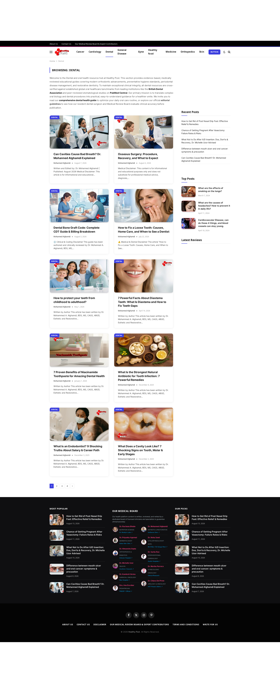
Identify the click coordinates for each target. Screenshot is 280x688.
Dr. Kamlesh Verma (127, 574)
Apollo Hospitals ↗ (154, 561)
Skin (201, 51)
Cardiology (95, 51)
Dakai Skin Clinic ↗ (125, 543)
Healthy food (152, 51)
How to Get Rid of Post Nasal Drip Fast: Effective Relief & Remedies (84, 518)
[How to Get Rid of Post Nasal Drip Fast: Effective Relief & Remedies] (57, 519)
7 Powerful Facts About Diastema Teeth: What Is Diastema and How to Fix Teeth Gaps (142, 301)
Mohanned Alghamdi (62, 163)
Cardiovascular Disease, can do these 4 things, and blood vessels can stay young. (213, 222)
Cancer (80, 51)
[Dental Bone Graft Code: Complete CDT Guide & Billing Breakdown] (79, 205)
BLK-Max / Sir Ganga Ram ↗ (157, 547)
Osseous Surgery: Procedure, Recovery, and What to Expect (138, 156)
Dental (109, 51)
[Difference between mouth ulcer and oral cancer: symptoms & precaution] (57, 569)
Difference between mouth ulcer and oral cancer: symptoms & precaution (83, 568)
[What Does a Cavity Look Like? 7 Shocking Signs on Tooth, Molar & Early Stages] (143, 424)
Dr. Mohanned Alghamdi (158, 526)
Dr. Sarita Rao (153, 552)
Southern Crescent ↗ (126, 569)
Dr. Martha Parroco (156, 566)
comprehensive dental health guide (77, 100)
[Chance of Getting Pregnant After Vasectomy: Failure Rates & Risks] (57, 535)
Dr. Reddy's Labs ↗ (125, 532)
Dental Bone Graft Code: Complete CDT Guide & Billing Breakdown (76, 229)
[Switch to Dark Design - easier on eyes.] (224, 52)
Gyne (141, 51)
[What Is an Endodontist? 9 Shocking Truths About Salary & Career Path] (79, 424)
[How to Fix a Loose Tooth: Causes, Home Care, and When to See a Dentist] (143, 205)
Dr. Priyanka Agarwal (128, 538)
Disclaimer (99, 624)
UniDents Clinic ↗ (154, 532)
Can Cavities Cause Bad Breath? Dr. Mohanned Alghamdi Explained (77, 156)
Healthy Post (134, 632)
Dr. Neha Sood (154, 538)
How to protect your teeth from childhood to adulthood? (74, 300)
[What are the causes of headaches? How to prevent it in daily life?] (188, 206)
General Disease (122, 51)
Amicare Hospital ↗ (125, 558)
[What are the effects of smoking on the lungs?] (188, 191)
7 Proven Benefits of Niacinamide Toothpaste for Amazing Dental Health (79, 374)
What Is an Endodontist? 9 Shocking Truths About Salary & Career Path (78, 448)
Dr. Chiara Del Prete (156, 581)
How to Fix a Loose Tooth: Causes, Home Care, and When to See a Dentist (143, 229)
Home (52, 61)
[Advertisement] (87, 20)
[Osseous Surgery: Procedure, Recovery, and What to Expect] (143, 132)
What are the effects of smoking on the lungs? (210, 189)
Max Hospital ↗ (124, 580)
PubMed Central (118, 92)
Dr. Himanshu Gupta (127, 549)
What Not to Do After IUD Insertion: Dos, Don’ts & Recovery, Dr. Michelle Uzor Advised (85, 550)
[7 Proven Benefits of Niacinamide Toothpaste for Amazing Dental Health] (79, 350)
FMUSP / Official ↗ (125, 591)
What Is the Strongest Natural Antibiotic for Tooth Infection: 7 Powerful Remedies (139, 376)
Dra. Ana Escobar (126, 585)
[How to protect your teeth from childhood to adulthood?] (79, 275)
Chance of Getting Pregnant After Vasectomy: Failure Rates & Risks (84, 533)
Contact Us (66, 44)
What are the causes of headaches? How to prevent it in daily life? (214, 205)
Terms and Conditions (186, 624)
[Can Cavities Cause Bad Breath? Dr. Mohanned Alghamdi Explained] (79, 132)
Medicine (171, 51)
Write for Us (210, 624)
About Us (54, 44)
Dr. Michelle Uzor (126, 563)
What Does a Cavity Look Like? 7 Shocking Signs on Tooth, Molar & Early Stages (140, 450)
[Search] (228, 52)
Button (214, 52)
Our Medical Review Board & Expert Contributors (96, 44)
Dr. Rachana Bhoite (127, 526)
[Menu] (51, 52)
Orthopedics (188, 51)
